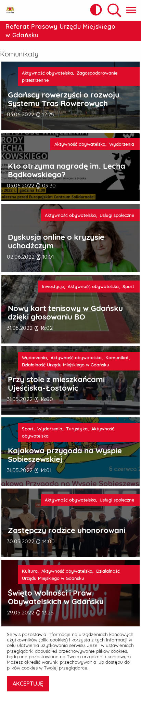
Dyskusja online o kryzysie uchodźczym (56, 241)
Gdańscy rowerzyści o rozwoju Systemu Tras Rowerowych (63, 99)
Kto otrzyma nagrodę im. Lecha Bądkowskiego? (66, 170)
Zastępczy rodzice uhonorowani (66, 530)
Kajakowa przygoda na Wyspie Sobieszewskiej (65, 454)
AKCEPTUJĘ (28, 683)
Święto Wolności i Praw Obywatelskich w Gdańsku (56, 597)
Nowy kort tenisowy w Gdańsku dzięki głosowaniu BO (65, 312)
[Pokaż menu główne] (131, 10)
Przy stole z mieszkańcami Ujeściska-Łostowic (56, 383)
